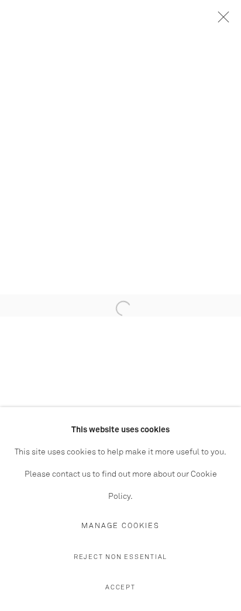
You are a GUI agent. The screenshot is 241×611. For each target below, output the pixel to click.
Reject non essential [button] (120, 557)
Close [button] (220, 20)
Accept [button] (120, 587)
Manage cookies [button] (120, 526)
